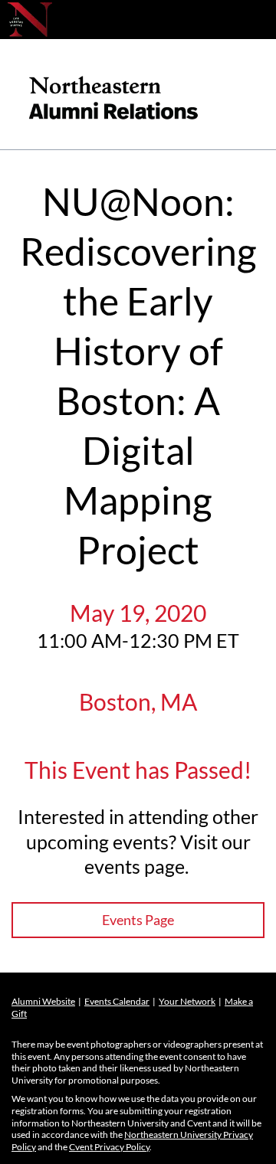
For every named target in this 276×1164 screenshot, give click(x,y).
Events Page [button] (138, 919)
